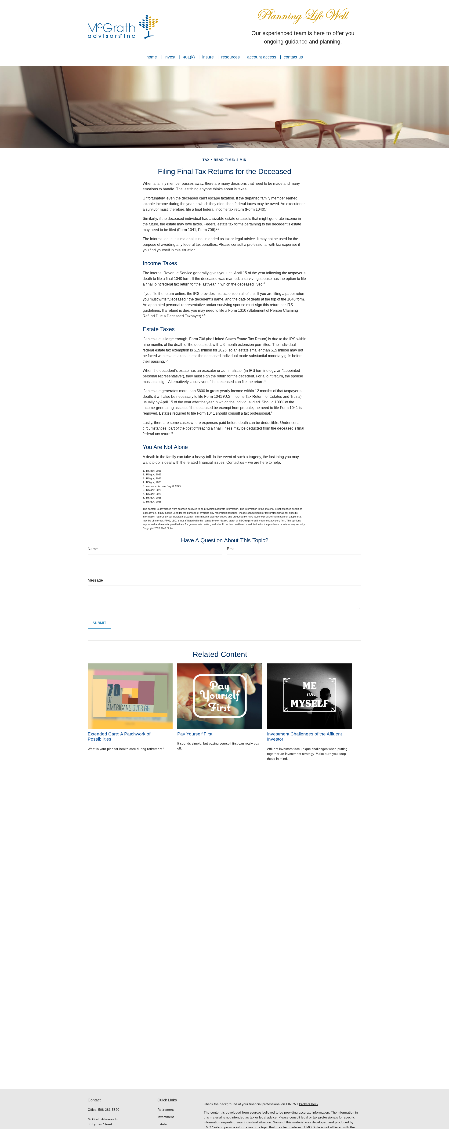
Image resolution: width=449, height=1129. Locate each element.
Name (93, 549)
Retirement (165, 1109)
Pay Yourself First (194, 733)
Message (95, 580)
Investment (165, 1117)
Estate (162, 1124)
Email (231, 549)
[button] (152, 57)
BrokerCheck (308, 1104)
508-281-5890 (108, 1109)
